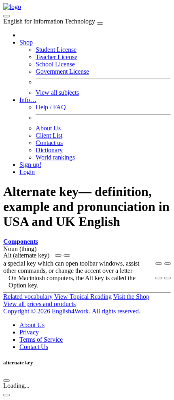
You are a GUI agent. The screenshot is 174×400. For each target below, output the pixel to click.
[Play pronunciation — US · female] (158, 263)
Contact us (49, 142)
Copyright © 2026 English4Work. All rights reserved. (71, 311)
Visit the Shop (131, 296)
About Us (48, 128)
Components (20, 241)
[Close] (100, 23)
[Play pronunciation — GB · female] (67, 255)
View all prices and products (39, 303)
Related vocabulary (28, 296)
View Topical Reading (83, 296)
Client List (49, 135)
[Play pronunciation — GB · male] (167, 263)
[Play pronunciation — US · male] (58, 255)
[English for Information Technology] (12, 6)
